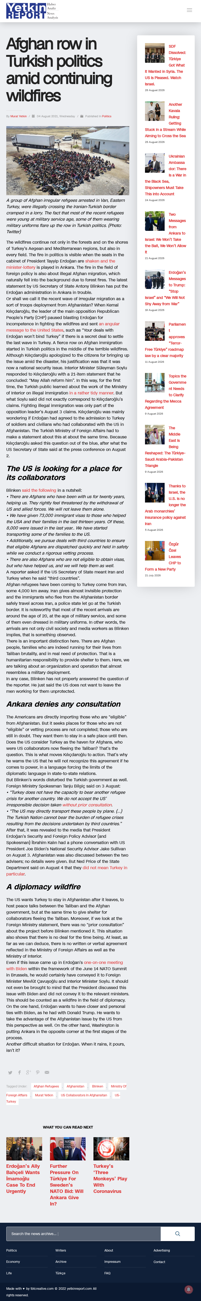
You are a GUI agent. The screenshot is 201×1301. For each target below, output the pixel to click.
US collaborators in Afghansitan (84, 1095)
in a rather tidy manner (91, 393)
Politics (106, 116)
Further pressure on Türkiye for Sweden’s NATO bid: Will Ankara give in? (66, 1185)
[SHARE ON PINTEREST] (38, 1072)
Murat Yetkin (18, 116)
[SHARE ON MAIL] (47, 1072)
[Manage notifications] (189, 1289)
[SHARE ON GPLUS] (28, 1072)
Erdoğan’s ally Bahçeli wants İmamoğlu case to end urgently (23, 1179)
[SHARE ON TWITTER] (10, 1073)
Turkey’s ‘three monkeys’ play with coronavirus (110, 1179)
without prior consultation (86, 805)
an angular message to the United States (63, 327)
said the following (39, 490)
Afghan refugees (46, 1086)
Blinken (97, 1086)
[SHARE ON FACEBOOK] (19, 1072)
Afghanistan (75, 1086)
